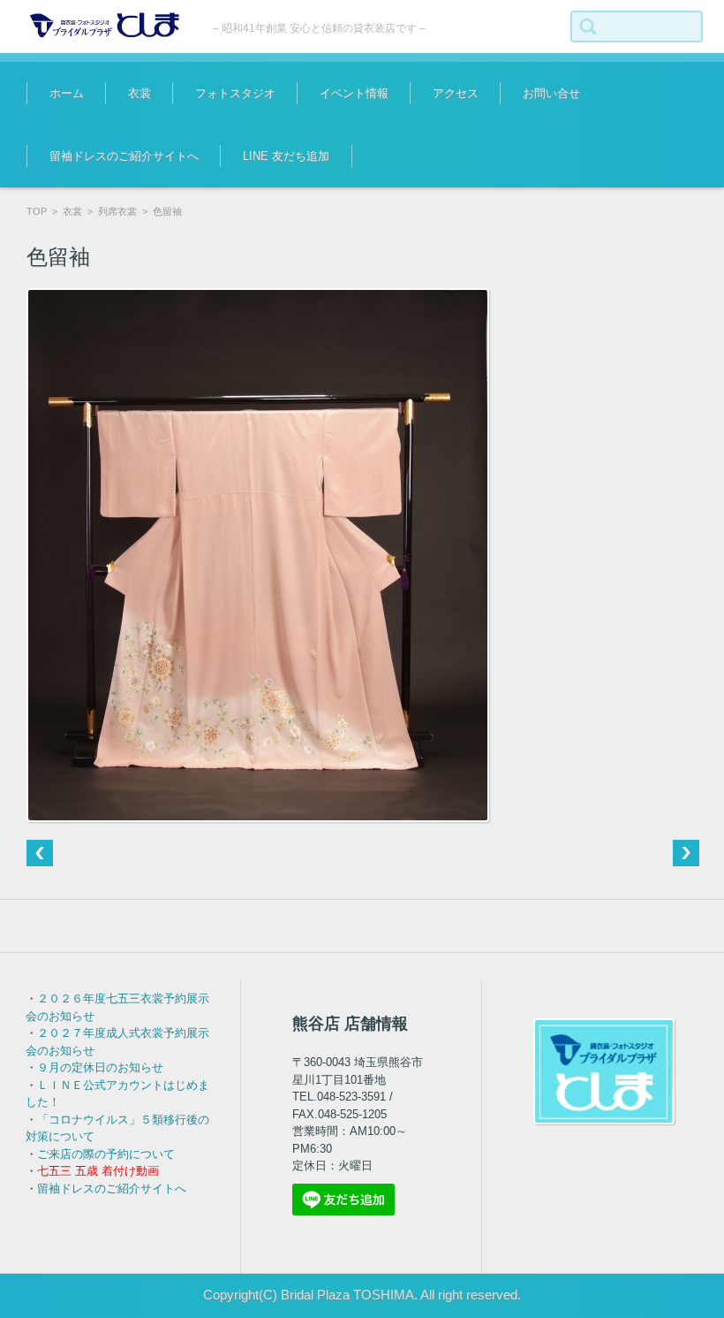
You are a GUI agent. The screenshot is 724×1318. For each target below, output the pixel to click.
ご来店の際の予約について (106, 1154)
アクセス (456, 93)
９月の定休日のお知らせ (100, 1067)
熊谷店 (322, 146)
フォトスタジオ (235, 93)
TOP (36, 211)
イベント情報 (354, 93)
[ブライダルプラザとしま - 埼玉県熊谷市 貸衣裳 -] (106, 25)
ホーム (66, 93)
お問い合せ (551, 93)
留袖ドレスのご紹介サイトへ (124, 156)
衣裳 (139, 93)
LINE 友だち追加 (286, 156)
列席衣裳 (117, 211)
